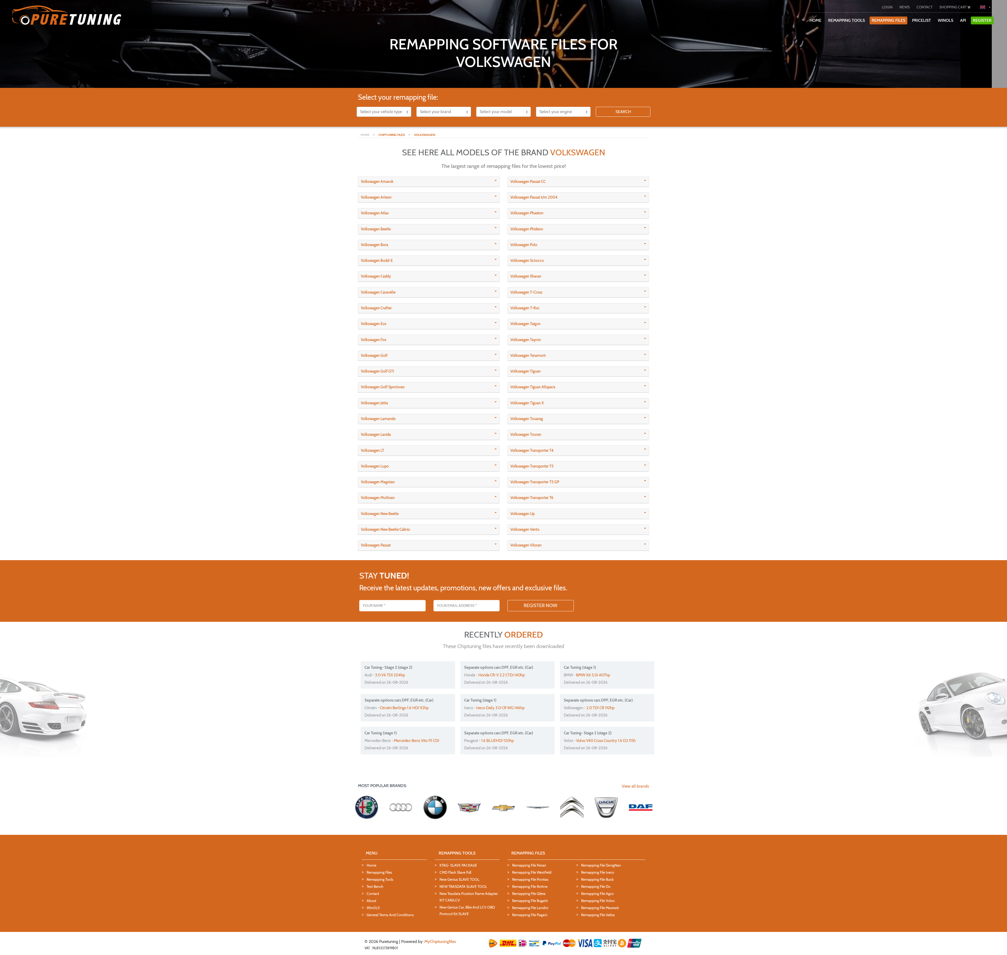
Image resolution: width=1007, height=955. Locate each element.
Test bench (375, 886)
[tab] (428, 182)
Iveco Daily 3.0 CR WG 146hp (500, 707)
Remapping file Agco (597, 893)
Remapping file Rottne (530, 886)
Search (623, 111)
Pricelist (921, 20)
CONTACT (925, 7)
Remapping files (379, 872)
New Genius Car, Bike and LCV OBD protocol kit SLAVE (467, 910)
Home (371, 865)
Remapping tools (380, 879)
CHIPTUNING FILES (391, 135)
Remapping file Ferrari (529, 865)
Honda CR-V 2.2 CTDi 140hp (501, 675)
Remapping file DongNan (601, 865)
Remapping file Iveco (597, 872)
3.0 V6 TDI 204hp (390, 675)
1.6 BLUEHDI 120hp (497, 740)
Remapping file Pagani (529, 914)
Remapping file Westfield (531, 872)
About (371, 900)
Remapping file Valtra (598, 914)
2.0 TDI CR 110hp (600, 707)
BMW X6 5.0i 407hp (593, 675)
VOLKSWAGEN (424, 135)
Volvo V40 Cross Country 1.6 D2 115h (606, 740)
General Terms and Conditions (390, 914)
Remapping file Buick (597, 879)
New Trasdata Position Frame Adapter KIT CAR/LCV (469, 897)
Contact (373, 893)
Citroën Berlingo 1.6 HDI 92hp (404, 707)
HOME (815, 20)
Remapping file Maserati (600, 907)
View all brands (635, 786)
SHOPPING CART (953, 7)
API (963, 20)
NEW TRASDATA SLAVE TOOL (463, 886)
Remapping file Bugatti (530, 900)
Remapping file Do (595, 886)
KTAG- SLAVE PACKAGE (458, 865)
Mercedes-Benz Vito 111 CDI (416, 740)
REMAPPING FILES (888, 20)
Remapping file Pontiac (530, 879)
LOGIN (887, 7)
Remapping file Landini (530, 907)
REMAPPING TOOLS (846, 20)
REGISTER (982, 20)
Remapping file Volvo (598, 900)
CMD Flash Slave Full (455, 872)
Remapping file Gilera (528, 893)
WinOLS (945, 20)
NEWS (904, 7)
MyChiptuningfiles (440, 941)
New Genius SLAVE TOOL (459, 879)
